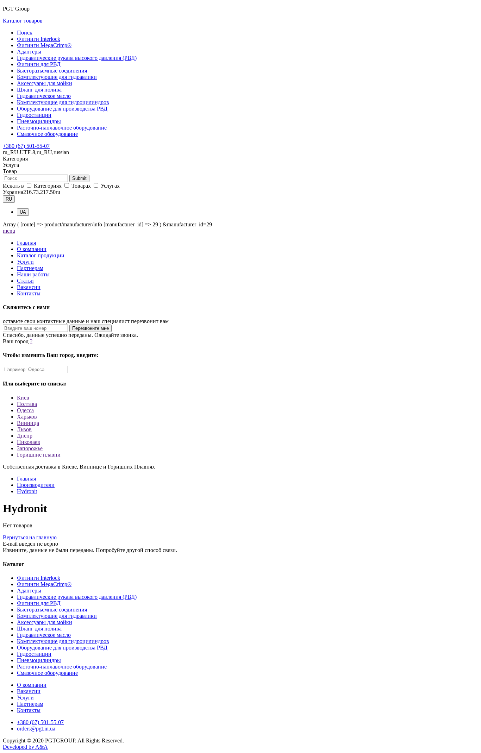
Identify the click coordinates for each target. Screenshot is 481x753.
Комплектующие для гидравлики (57, 77)
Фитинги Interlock (38, 39)
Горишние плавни (39, 455)
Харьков (27, 417)
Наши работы (33, 274)
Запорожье (30, 448)
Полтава (27, 404)
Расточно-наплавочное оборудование (62, 128)
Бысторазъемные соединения (52, 71)
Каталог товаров (23, 21)
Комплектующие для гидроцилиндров (63, 102)
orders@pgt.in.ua (36, 729)
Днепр (24, 436)
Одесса (25, 410)
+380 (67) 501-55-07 (26, 146)
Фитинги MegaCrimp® (44, 45)
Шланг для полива (39, 90)
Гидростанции (34, 115)
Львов (24, 429)
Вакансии (28, 287)
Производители (36, 485)
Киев (23, 398)
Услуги (25, 262)
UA (23, 212)
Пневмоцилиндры (39, 121)
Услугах (109, 186)
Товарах (81, 186)
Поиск (24, 33)
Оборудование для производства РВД (62, 109)
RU (9, 199)
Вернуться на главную (30, 537)
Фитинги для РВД (39, 64)
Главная (26, 243)
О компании (31, 249)
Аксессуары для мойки (44, 83)
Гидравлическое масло (44, 96)
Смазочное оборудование (47, 134)
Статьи (25, 281)
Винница (28, 423)
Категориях (47, 186)
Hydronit (27, 491)
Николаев (28, 442)
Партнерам (30, 268)
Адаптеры (29, 52)
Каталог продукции (40, 255)
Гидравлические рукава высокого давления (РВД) (77, 58)
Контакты (28, 293)
